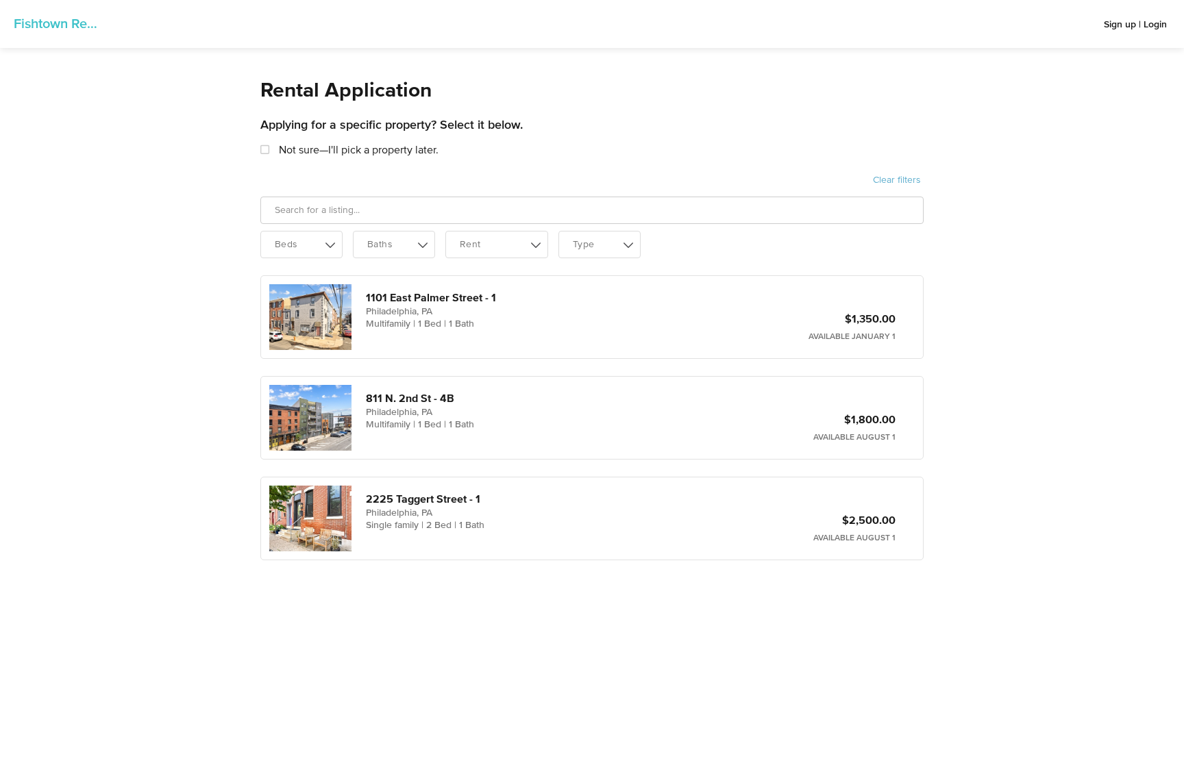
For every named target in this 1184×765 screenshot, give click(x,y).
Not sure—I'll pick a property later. (357, 150)
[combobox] (301, 244)
